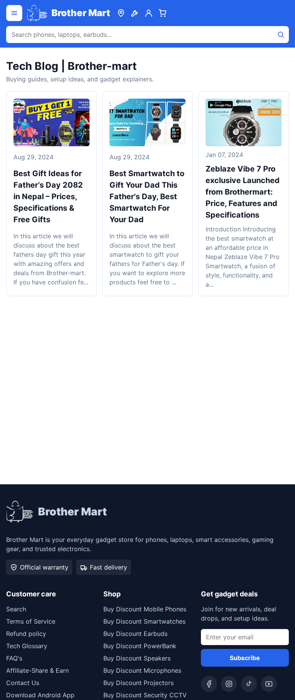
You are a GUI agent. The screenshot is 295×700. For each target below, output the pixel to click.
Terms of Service (30, 621)
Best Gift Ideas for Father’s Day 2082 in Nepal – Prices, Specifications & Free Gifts (48, 196)
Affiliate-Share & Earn (37, 670)
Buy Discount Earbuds (135, 633)
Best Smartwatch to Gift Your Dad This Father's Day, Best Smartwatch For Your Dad (146, 196)
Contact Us (22, 683)
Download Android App (40, 695)
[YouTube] (269, 684)
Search (16, 609)
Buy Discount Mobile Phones (144, 609)
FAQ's (14, 658)
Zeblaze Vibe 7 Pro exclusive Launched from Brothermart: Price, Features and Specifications (243, 192)
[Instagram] (229, 684)
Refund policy (26, 633)
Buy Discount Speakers (137, 658)
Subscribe (245, 658)
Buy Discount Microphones (142, 670)
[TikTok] (249, 684)
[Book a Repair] (135, 13)
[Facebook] (209, 684)
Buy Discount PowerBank (139, 646)
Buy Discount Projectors (138, 683)
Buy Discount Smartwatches (144, 621)
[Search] (281, 34)
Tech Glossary (26, 646)
